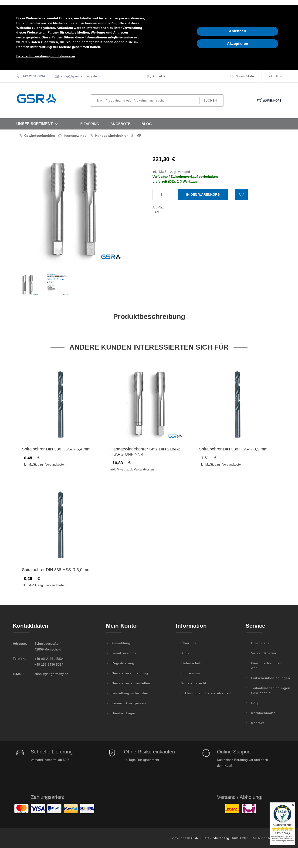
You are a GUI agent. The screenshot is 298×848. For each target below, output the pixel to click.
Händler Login (123, 713)
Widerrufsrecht (193, 683)
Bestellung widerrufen (130, 693)
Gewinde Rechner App (266, 665)
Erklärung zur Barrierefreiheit (206, 693)
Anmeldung (121, 643)
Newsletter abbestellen (131, 683)
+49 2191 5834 (34, 76)
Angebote (120, 124)
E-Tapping (89, 124)
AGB (185, 653)
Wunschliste (245, 76)
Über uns (189, 643)
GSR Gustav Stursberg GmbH (216, 838)
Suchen (210, 100)
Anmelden (159, 76)
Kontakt (257, 723)
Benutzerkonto (124, 653)
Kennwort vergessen (129, 703)
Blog (147, 124)
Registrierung (123, 663)
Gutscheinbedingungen (268, 678)
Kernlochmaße (263, 713)
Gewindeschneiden (39, 135)
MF (138, 135)
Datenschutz (191, 663)
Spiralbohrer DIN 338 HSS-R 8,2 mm (233, 449)
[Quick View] (78, 432)
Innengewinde (75, 135)
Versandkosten (263, 653)
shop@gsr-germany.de (79, 76)
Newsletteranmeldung (130, 673)
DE (276, 76)
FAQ (254, 703)
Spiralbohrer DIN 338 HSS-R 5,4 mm (56, 449)
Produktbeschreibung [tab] (149, 316)
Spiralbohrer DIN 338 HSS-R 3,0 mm (56, 569)
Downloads (260, 643)
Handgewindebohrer (111, 135)
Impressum (190, 673)
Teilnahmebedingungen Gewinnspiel (268, 690)
